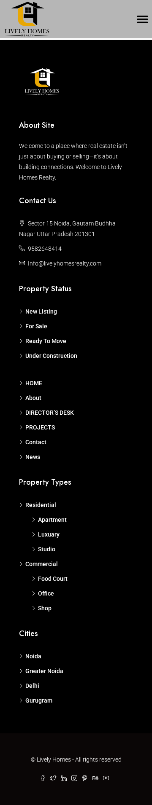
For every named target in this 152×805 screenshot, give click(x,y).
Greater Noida (44, 671)
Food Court (53, 578)
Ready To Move (45, 341)
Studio (46, 549)
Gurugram (38, 700)
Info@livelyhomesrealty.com (64, 263)
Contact (35, 442)
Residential (40, 505)
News (32, 456)
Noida (33, 656)
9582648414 (45, 248)
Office (46, 593)
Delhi (32, 685)
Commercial (41, 564)
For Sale (36, 326)
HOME (33, 383)
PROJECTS (40, 427)
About (33, 397)
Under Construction (51, 355)
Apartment (52, 519)
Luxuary (49, 534)
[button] (142, 19)
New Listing (41, 311)
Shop (45, 608)
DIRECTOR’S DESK (49, 412)
